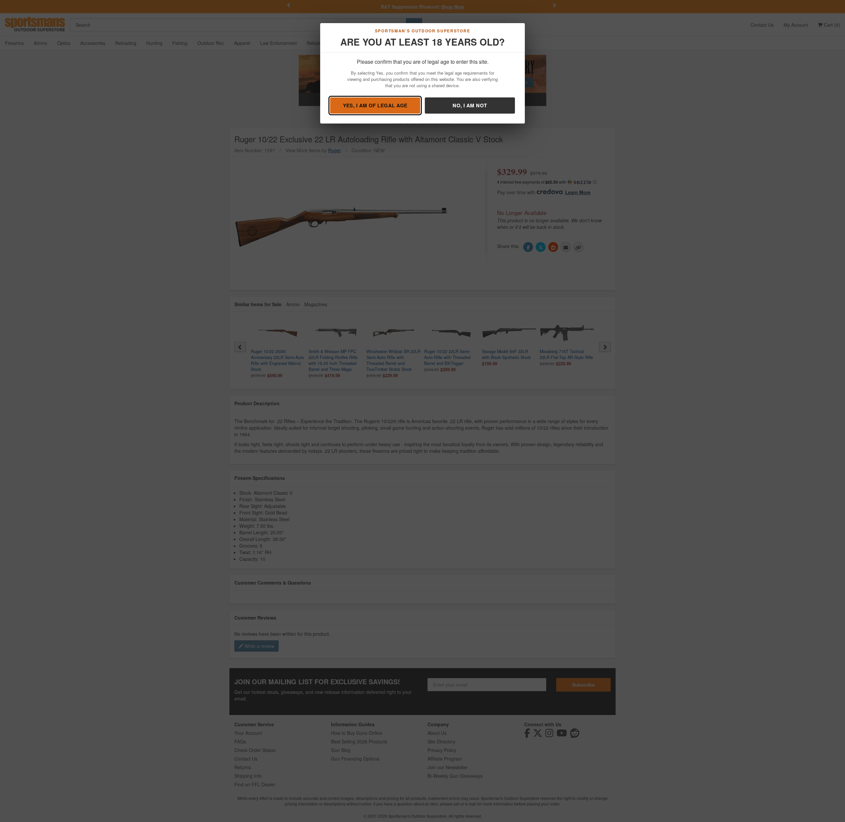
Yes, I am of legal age (375, 105)
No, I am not (470, 105)
